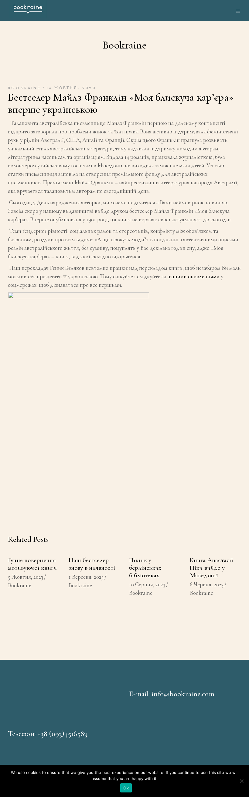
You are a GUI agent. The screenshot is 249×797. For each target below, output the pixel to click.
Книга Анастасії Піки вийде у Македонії (212, 567)
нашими (177, 276)
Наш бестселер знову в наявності (92, 563)
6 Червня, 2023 (206, 584)
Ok (126, 787)
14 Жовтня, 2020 (71, 88)
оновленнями (204, 276)
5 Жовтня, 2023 (25, 576)
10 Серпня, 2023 (147, 584)
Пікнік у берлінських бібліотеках (145, 567)
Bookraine (24, 88)
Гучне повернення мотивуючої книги (32, 563)
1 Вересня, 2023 (86, 576)
